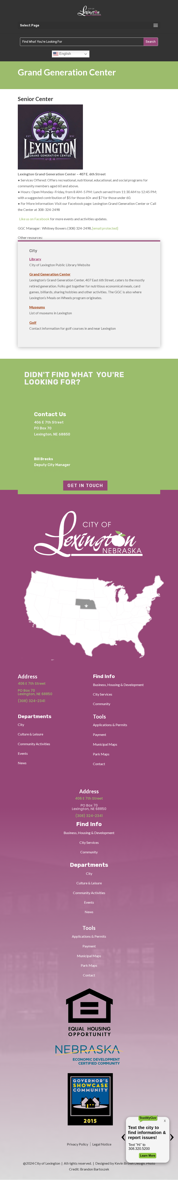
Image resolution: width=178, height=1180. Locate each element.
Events (23, 753)
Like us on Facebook (34, 219)
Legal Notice (101, 1144)
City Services (102, 694)
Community (101, 704)
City (21, 724)
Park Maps (101, 754)
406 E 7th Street (32, 683)
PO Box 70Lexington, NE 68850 (35, 692)
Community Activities (34, 744)
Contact (99, 764)
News (22, 763)
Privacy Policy (77, 1144)
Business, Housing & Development (118, 685)
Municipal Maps (105, 744)
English (64, 53)
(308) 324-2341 (47, 440)
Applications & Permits (110, 725)
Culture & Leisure (30, 734)
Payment (99, 734)
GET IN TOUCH (85, 485)
